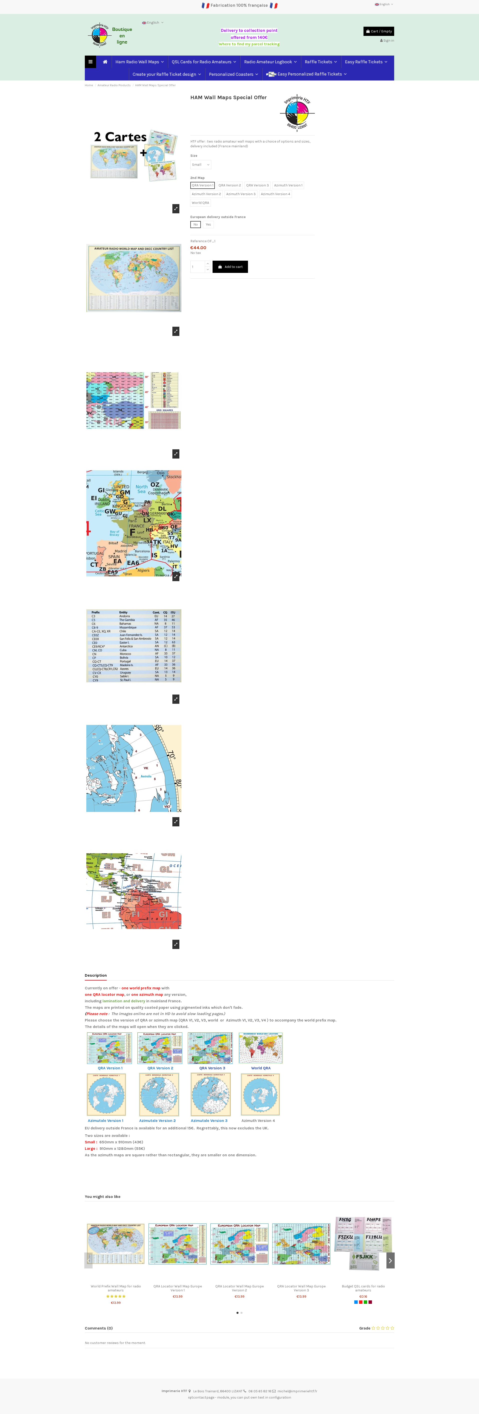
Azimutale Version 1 (105, 1120)
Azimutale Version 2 (158, 1120)
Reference (198, 241)
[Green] (365, 1302)
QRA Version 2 (160, 1068)
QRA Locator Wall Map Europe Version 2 (239, 1288)
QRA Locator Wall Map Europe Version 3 (301, 1288)
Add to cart (234, 267)
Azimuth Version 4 (258, 1120)
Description (96, 975)
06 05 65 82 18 (259, 1391)
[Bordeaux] (370, 1302)
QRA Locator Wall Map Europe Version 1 (177, 1288)
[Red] (360, 1302)
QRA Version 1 (110, 1068)
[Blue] (356, 1302)
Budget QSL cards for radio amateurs (363, 1288)
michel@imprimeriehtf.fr (297, 1391)
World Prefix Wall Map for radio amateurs (116, 1288)
